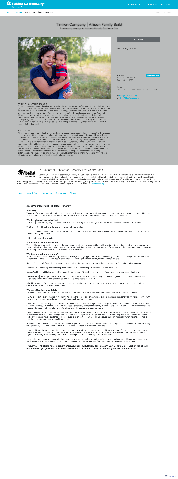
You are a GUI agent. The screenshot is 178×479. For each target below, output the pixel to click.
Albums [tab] (73, 193)
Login (167, 4)
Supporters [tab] (61, 193)
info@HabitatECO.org (128, 95)
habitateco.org (98, 184)
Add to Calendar (153, 76)
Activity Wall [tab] (32, 193)
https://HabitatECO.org (129, 98)
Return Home (133, 4)
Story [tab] (21, 193)
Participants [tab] (47, 193)
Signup (153, 4)
